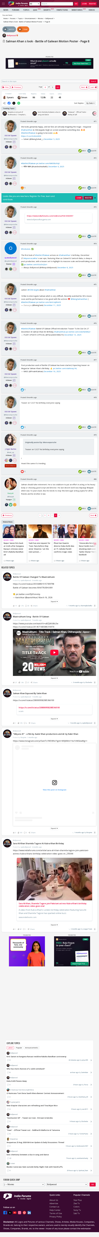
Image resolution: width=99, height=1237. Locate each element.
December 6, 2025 (56, 166)
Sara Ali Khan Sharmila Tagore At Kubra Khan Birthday (38, 843)
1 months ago (73, 606)
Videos (92, 10)
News (5, 10)
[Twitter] (10, 1212)
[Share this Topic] (4, 103)
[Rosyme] (4, 97)
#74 (95, 243)
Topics (26, 10)
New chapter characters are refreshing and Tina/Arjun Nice (32, 1105)
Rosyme (89, 832)
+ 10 (14, 269)
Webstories (77, 10)
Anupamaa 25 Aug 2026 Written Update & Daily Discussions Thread (35, 1142)
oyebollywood (87, 723)
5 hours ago (70, 1146)
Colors (77, 1206)
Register (92, 4)
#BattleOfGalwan (28, 133)
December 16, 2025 (52, 371)
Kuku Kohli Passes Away (17, 1081)
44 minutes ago (74, 1060)
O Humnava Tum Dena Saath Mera (22, 1090)
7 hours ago (70, 1158)
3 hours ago (77, 1085)
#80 (95, 479)
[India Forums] (18, 3)
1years (10, 97)
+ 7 (14, 460)
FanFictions (62, 10)
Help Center (55, 1210)
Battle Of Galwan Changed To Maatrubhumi (34, 577)
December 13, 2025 (72, 335)
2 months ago (76, 929)
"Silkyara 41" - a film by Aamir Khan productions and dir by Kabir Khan (45, 734)
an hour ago (74, 1072)
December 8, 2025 (65, 267)
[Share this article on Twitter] (14, 103)
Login (84, 4)
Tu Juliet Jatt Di (15, 1102)
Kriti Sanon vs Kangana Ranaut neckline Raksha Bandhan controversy (37, 1056)
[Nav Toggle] (3, 4)
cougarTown (87, 929)
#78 (95, 397)
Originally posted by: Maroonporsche (41, 442)
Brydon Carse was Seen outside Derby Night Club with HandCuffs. (35, 1167)
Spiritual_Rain (83, 1170)
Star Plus (78, 1200)
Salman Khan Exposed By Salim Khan (30, 693)
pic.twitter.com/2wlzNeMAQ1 (78, 331)
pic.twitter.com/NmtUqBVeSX (48, 302)
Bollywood (11, 35)
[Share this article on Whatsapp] (18, 103)
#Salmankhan (50, 290)
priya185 (85, 1060)
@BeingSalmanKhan (79, 299)
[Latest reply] (95, 605)
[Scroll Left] (4, 113)
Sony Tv (77, 1210)
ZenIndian (84, 1072)
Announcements (31, 1048)
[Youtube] (14, 1212)
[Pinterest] (24, 1212)
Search (93, 81)
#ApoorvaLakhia (30, 258)
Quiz (35, 10)
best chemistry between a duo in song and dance (28, 1154)
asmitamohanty (82, 1158)
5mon (24, 97)
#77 (95, 360)
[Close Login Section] (95, 198)
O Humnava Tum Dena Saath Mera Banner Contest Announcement (35, 1093)
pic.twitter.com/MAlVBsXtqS (48, 163)
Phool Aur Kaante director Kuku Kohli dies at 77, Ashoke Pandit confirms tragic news (64, 547)
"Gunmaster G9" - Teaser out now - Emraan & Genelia (30, 1118)
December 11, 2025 (52, 305)
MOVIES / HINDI (9, 540)
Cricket (12, 1163)
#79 (95, 435)
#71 (95, 121)
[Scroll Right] (95, 113)
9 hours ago (75, 1109)
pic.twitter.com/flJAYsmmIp (28, 594)
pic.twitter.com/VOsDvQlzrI (35, 264)
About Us (54, 1200)
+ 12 (14, 147)
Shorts (46, 10)
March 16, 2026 (45, 597)
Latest (10, 1048)
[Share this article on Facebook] (9, 103)
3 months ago (78, 682)
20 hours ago (71, 1170)
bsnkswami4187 (82, 1146)
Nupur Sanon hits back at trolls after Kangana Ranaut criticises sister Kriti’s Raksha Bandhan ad (14, 549)
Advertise (54, 1203)
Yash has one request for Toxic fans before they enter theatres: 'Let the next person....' (39, 547)
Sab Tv (77, 1213)
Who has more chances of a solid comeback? (26, 1069)
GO (76, 4)
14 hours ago (74, 1121)
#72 (95, 158)
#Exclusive (25, 249)
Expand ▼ (54, 601)
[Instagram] (19, 1212)
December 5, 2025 (52, 139)
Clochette (88, 682)
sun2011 (85, 1109)
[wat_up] (19, 97)
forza (86, 1085)
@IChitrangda (33, 290)
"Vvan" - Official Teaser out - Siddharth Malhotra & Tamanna (33, 1130)
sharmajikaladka (86, 606)
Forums (15, 10)
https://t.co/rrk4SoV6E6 (31, 136)
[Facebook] (5, 1212)
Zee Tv (77, 1203)
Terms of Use (56, 1213)
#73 (95, 207)
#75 (95, 284)
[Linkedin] (29, 1212)
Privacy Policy (56, 1216)
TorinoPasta (83, 1134)
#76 (95, 323)
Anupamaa (14, 1139)
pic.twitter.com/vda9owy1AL (65, 368)
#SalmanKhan (26, 130)
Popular (19, 1048)
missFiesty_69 (83, 1097)
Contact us (54, 1206)
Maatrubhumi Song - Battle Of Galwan (31, 616)
